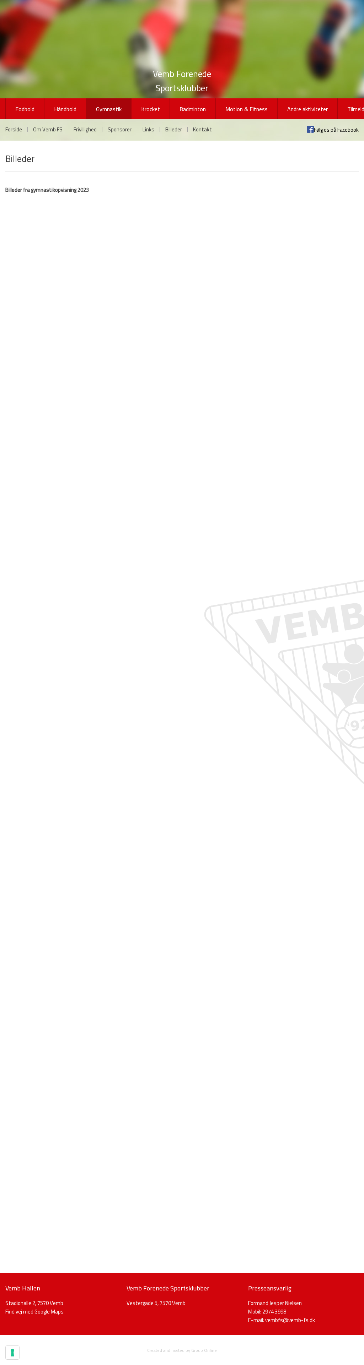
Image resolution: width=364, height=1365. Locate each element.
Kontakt (202, 129)
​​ (290, 1320)
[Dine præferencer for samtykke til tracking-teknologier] (12, 1352)
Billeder (173, 129)
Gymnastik (109, 109)
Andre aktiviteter (307, 109)
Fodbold (24, 109)
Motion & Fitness (246, 109)
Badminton (193, 109)
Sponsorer (120, 129)
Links (148, 129)
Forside (13, 129)
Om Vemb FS (48, 129)
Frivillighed (85, 129)
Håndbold (65, 109)
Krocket (150, 109)
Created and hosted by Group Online (182, 1350)
